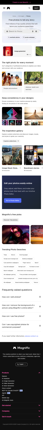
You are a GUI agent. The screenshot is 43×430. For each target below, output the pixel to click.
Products (5, 373)
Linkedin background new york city (28, 278)
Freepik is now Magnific (20, 2)
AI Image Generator (8, 381)
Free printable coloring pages (28, 274)
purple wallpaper (30, 37)
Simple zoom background (11, 259)
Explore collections (10, 141)
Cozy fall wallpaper (9, 266)
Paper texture (27, 263)
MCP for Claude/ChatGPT (12, 390)
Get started (6, 405)
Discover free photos (11, 220)
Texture (36, 282)
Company (5, 411)
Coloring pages (23, 255)
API (3, 395)
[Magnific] (21, 348)
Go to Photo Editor (12, 200)
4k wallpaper (7, 282)
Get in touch (6, 417)
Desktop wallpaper (27, 259)
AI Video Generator (8, 383)
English (22, 364)
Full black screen (34, 266)
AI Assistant (6, 378)
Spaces (4, 376)
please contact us (31, 336)
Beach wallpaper (8, 270)
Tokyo (5, 255)
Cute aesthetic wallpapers (11, 263)
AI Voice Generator (8, 386)
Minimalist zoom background (25, 270)
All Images (21, 16)
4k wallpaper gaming (10, 274)
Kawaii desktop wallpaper (22, 282)
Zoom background (9, 278)
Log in (36, 8)
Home (14, 16)
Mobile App (5, 398)
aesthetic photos (15, 37)
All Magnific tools (7, 400)
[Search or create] (29, 8)
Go (6, 240)
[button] (21, 364)
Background (21, 266)
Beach (36, 263)
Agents (6, 393)
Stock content (6, 388)
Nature (13, 255)
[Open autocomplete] (6, 31)
